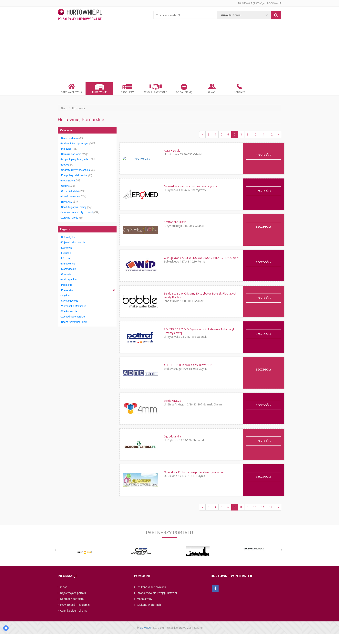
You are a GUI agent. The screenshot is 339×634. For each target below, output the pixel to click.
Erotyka (67, 164)
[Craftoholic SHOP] (140, 230)
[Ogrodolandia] (140, 444)
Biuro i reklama (72, 138)
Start (64, 108)
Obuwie (68, 185)
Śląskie (65, 295)
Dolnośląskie (68, 237)
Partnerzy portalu (169, 532)
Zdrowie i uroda (72, 217)
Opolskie (66, 274)
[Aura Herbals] (140, 158)
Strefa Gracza (172, 401)
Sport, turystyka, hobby (76, 207)
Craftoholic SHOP (175, 222)
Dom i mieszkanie (74, 154)
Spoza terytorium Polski (74, 321)
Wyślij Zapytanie (155, 92)
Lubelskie (66, 247)
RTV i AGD (69, 201)
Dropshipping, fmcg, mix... (78, 159)
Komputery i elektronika (76, 175)
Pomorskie (67, 290)
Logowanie (274, 3)
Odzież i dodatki (73, 191)
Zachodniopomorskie (73, 316)
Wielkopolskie (69, 311)
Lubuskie (66, 253)
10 (254, 134)
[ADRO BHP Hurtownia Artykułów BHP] (140, 373)
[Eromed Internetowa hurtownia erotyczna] (140, 194)
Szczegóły (263, 155)
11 (262, 134)
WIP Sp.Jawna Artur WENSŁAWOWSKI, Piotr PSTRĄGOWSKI (201, 258)
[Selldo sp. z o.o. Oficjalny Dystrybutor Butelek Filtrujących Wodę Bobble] (140, 301)
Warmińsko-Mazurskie (73, 306)
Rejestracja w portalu (73, 593)
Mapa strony (144, 598)
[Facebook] (215, 588)
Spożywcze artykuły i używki (80, 212)
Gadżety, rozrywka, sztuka (78, 169)
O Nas (211, 92)
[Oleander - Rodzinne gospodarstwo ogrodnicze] (140, 480)
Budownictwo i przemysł (78, 143)
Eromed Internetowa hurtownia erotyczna (190, 186)
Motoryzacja (70, 180)
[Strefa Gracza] (140, 408)
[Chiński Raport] (197, 551)
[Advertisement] (169, 52)
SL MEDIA (146, 627)
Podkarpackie (69, 279)
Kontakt (239, 92)
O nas (63, 587)
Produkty (127, 92)
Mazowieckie (68, 268)
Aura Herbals (172, 150)
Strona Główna (71, 92)
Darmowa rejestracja (251, 3)
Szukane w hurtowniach (151, 587)
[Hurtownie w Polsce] (80, 15)
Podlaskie (66, 284)
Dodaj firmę (184, 92)
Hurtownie (99, 92)
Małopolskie (68, 263)
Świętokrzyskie (69, 300)
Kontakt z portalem (72, 598)
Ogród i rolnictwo (73, 196)
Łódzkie (65, 258)
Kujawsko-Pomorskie (73, 242)
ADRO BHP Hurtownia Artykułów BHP (188, 365)
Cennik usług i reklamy (73, 610)
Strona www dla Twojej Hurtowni (156, 593)
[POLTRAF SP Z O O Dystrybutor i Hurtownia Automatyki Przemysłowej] (140, 337)
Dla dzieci (69, 148)
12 (270, 134)
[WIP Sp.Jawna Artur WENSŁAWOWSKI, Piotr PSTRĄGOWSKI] (140, 265)
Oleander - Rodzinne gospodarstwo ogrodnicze (194, 472)
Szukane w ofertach (148, 604)
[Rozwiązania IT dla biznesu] (85, 552)
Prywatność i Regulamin (75, 604)
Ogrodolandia (172, 436)
